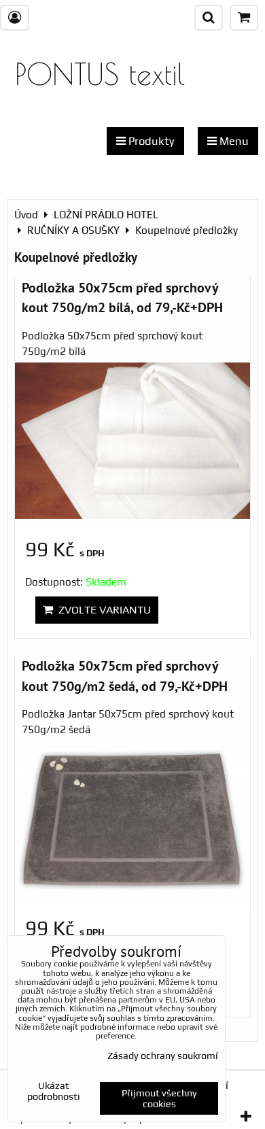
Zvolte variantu (102, 609)
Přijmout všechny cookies (159, 1098)
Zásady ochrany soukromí (162, 1055)
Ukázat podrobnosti (53, 1091)
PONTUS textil (100, 73)
